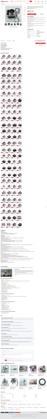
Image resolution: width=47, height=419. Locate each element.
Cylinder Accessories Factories (21, 407)
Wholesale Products (23, 414)
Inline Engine (33, 404)
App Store (2, 412)
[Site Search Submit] (31, 1)
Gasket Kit (36, 394)
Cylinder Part (15, 407)
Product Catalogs (10, 393)
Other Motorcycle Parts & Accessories (22, 404)
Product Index (35, 414)
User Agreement (27, 416)
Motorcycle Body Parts (3, 404)
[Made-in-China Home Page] (4, 1)
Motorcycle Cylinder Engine (42, 407)
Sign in (45, 1)
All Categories (3, 3)
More (1, 410)
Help (34, 3)
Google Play (6, 412)
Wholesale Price (27, 414)
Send (5, 360)
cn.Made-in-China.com (30, 415)
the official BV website (16, 267)
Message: (3, 354)
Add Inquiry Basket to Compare (13, 26)
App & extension (38, 3)
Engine (1, 394)
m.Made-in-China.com (25, 415)
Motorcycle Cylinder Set (35, 407)
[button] (28, 1)
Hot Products (9, 414)
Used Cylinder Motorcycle (29, 407)
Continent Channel (31, 414)
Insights (38, 414)
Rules (45, 3)
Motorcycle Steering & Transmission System (12, 404)
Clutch (12, 394)
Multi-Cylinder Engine (38, 404)
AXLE (24, 394)
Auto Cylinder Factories (10, 407)
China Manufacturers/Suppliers (18, 414)
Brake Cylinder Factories (3, 407)
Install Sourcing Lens (18, 412)
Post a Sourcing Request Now (19, 360)
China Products (12, 414)
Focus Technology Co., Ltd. (18, 416)
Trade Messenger (11, 412)
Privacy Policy (34, 416)
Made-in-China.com (20, 415)
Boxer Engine (29, 404)
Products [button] (12, 1)
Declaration (31, 416)
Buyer (30, 3)
